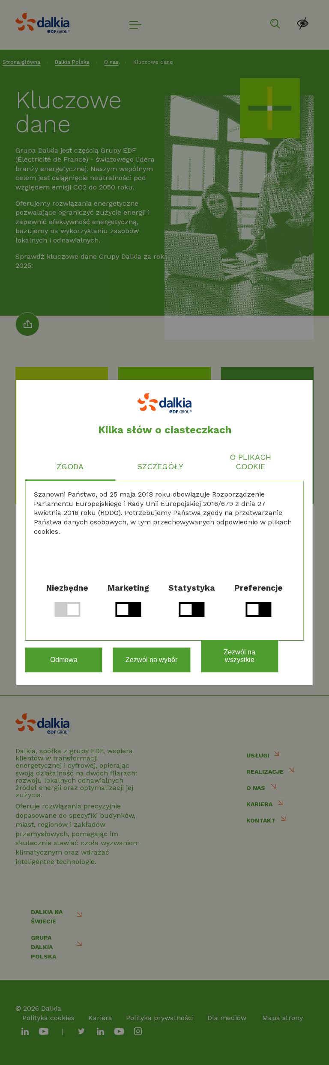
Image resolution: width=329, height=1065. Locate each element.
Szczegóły (160, 466)
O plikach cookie (250, 462)
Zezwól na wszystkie (239, 655)
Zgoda (70, 466)
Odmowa (64, 659)
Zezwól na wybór (151, 659)
